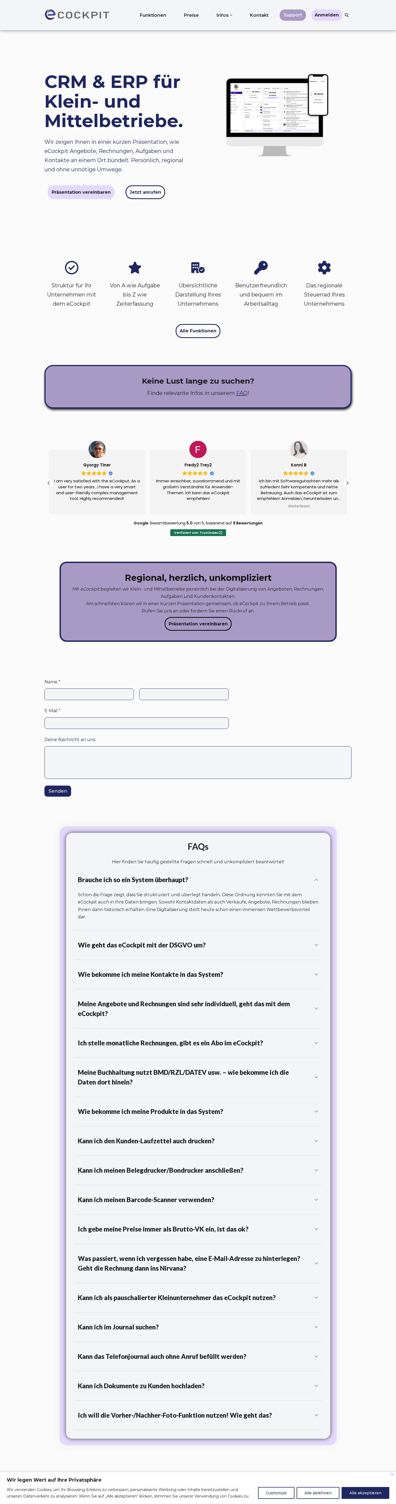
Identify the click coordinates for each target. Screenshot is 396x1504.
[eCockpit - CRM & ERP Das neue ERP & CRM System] (77, 15)
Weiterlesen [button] (299, 506)
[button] (231, 15)
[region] (198, 1488)
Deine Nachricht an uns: (70, 739)
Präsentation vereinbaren (81, 192)
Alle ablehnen (318, 1493)
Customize (276, 1493)
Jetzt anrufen (145, 192)
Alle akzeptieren (365, 1493)
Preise (191, 15)
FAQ (242, 393)
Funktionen (153, 15)
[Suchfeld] (347, 15)
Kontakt (259, 15)
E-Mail (52, 710)
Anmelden (327, 15)
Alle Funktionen (198, 330)
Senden (57, 791)
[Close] (392, 1474)
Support (293, 15)
